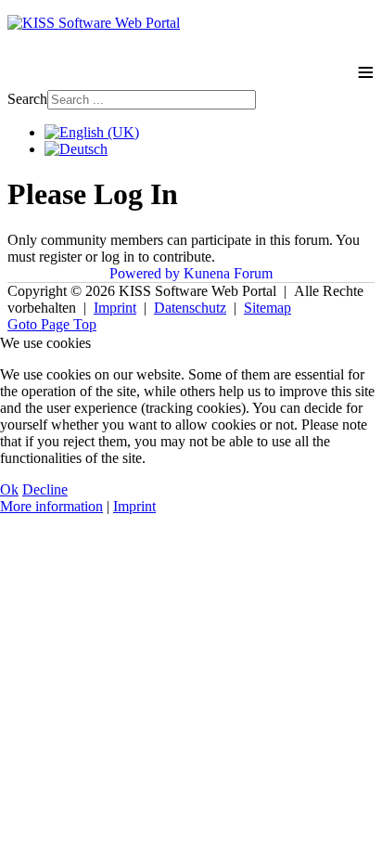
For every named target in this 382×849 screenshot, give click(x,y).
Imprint (134, 506)
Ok (9, 489)
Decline (45, 489)
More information (51, 506)
